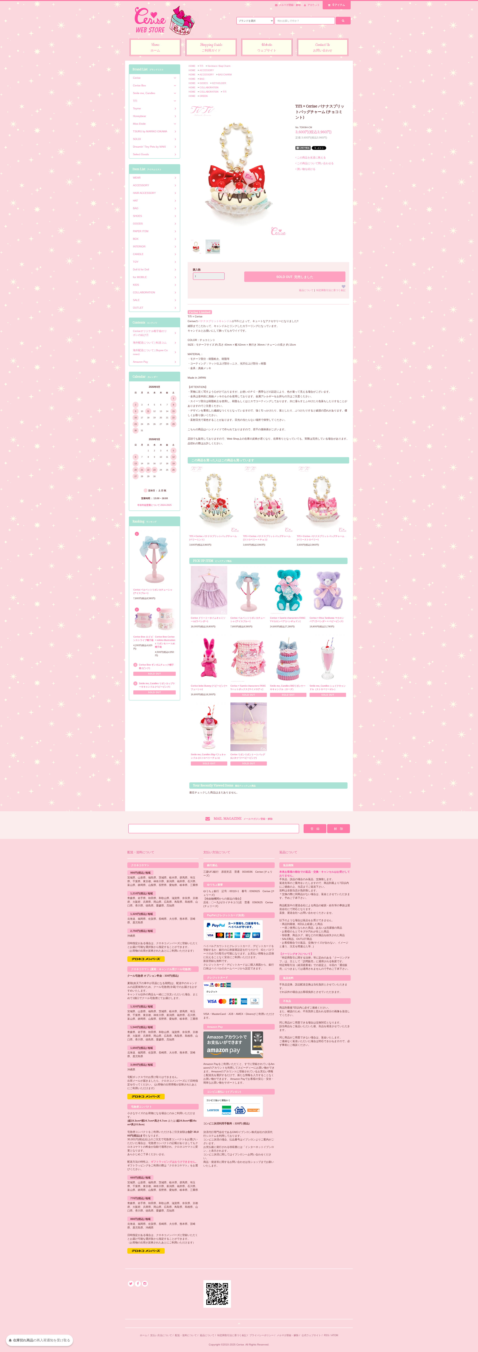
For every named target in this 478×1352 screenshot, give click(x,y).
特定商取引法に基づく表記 (330, 290)
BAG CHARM (225, 74)
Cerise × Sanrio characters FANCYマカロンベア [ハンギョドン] (287, 620)
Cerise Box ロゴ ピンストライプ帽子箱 (143, 638)
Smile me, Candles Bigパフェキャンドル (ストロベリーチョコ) (208, 756)
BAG (202, 79)
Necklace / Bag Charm (219, 66)
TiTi (201, 66)
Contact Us (322, 47)
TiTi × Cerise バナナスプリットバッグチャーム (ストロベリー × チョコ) (267, 538)
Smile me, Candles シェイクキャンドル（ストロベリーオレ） (328, 688)
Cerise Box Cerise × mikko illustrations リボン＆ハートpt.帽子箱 (165, 642)
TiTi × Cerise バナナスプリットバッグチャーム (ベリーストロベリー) (320, 538)
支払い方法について (161, 1335)
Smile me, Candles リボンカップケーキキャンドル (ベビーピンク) (157, 685)
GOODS (204, 83)
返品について (306, 290)
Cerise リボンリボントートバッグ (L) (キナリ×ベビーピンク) (247, 756)
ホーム (143, 1335)
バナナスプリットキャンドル (215, 321)
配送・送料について (186, 1335)
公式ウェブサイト (311, 1335)
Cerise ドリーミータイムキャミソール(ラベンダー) (208, 620)
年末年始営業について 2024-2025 (154, 505)
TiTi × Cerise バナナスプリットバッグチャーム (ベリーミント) (213, 538)
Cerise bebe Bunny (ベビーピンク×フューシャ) (209, 688)
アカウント (314, 5)
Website (266, 47)
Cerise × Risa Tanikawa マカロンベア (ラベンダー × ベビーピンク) (327, 620)
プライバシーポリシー (261, 1335)
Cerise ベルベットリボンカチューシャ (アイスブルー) (247, 620)
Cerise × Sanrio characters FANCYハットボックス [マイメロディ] (248, 688)
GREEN (204, 96)
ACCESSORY (207, 70)
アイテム (339, 4)
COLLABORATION (209, 87)
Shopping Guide (211, 47)
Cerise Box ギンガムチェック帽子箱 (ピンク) (156, 666)
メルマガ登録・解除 (290, 5)
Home (155, 47)
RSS (326, 1335)
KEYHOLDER (219, 83)
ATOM (334, 1335)
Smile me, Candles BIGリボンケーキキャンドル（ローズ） (287, 688)
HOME (192, 66)
